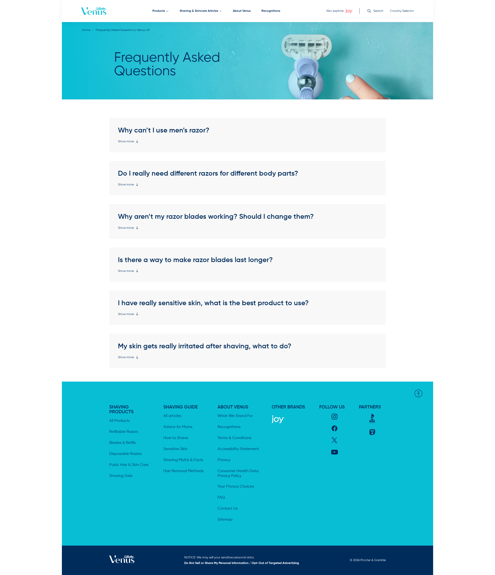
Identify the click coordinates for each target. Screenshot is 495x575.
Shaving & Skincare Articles (199, 11)
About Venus (242, 11)
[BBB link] (372, 418)
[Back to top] (418, 394)
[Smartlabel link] (372, 432)
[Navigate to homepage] (93, 11)
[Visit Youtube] (334, 452)
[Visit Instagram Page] (334, 417)
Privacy (224, 460)
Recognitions (270, 11)
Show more (126, 141)
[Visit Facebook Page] (334, 428)
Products (158, 11)
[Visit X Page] (334, 440)
